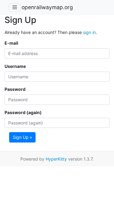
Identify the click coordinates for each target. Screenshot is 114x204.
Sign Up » (22, 137)
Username (15, 66)
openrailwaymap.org (47, 7)
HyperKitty (56, 158)
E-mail (11, 43)
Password (15, 89)
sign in (89, 32)
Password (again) (23, 112)
